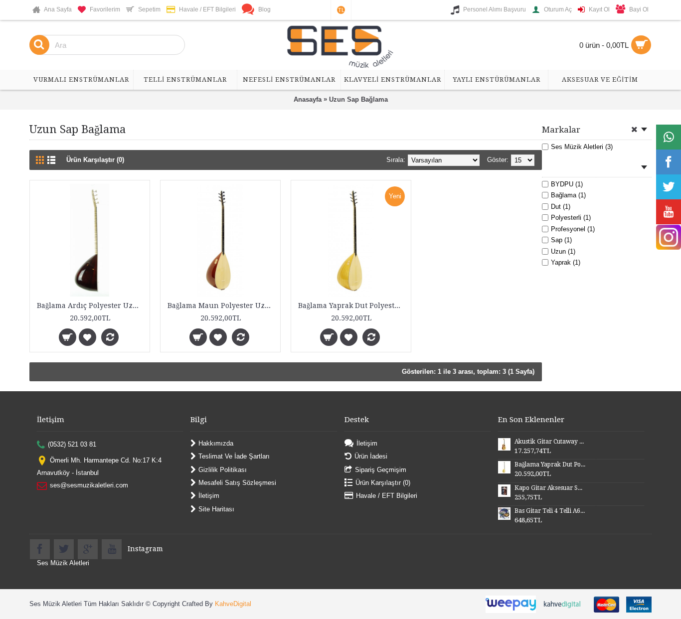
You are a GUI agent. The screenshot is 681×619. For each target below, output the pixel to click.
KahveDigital (233, 604)
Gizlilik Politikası (222, 469)
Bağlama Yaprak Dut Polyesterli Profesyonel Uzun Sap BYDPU (352, 306)
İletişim (208, 495)
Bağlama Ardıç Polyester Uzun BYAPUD (91, 306)
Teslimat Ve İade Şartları (234, 456)
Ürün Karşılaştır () (382, 482)
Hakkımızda (215, 443)
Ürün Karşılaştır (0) (95, 159)
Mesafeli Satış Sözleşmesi (237, 482)
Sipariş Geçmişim (380, 469)
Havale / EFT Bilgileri (386, 495)
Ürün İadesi (370, 456)
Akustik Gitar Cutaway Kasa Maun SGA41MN (549, 441)
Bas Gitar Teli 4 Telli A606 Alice (549, 510)
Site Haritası (216, 508)
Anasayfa (308, 99)
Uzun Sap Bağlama (358, 99)
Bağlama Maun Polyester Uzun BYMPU (222, 306)
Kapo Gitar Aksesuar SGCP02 (549, 487)
